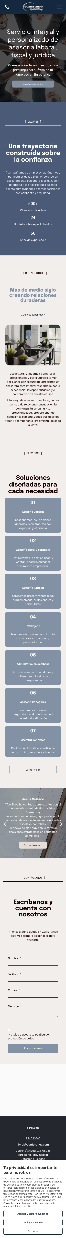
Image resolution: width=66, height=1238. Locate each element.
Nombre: (13, 958)
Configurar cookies (33, 1222)
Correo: (13, 990)
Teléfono (13, 974)
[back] (4, 823)
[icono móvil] (7, 8)
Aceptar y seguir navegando (32, 1213)
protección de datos (21, 1038)
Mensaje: (13, 1006)
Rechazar (33, 1231)
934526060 (33, 1138)
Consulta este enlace (14, 1203)
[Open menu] (59, 7)
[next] (61, 823)
